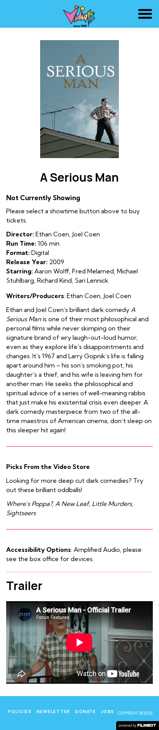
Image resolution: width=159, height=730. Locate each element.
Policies (19, 711)
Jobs (107, 711)
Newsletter (53, 711)
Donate (85, 711)
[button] (145, 14)
